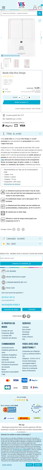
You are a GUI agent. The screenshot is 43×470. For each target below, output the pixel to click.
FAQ (23, 339)
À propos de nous (7, 331)
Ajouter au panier (20, 102)
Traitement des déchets (9, 338)
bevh (16, 405)
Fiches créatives (27, 337)
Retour (4, 369)
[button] (3, 38)
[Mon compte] (35, 7)
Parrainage (25, 332)
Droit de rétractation (8, 362)
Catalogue (25, 327)
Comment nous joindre (29, 366)
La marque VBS (7, 336)
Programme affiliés (8, 333)
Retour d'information (29, 371)
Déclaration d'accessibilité (10, 372)
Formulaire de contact (11, 309)
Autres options (7, 465)
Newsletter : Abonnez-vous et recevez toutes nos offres (21, 254)
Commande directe (8, 348)
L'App (3, 374)
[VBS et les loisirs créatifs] (22, 5)
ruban (2, 160)
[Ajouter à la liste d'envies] (39, 20)
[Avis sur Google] (21, 399)
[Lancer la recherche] (39, 13)
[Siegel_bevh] (9, 410)
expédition (37, 91)
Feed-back (32, 309)
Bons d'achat (26, 329)
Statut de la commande (29, 368)
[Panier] (39, 7)
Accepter (38, 465)
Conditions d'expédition (9, 355)
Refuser (29, 465)
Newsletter (25, 334)
